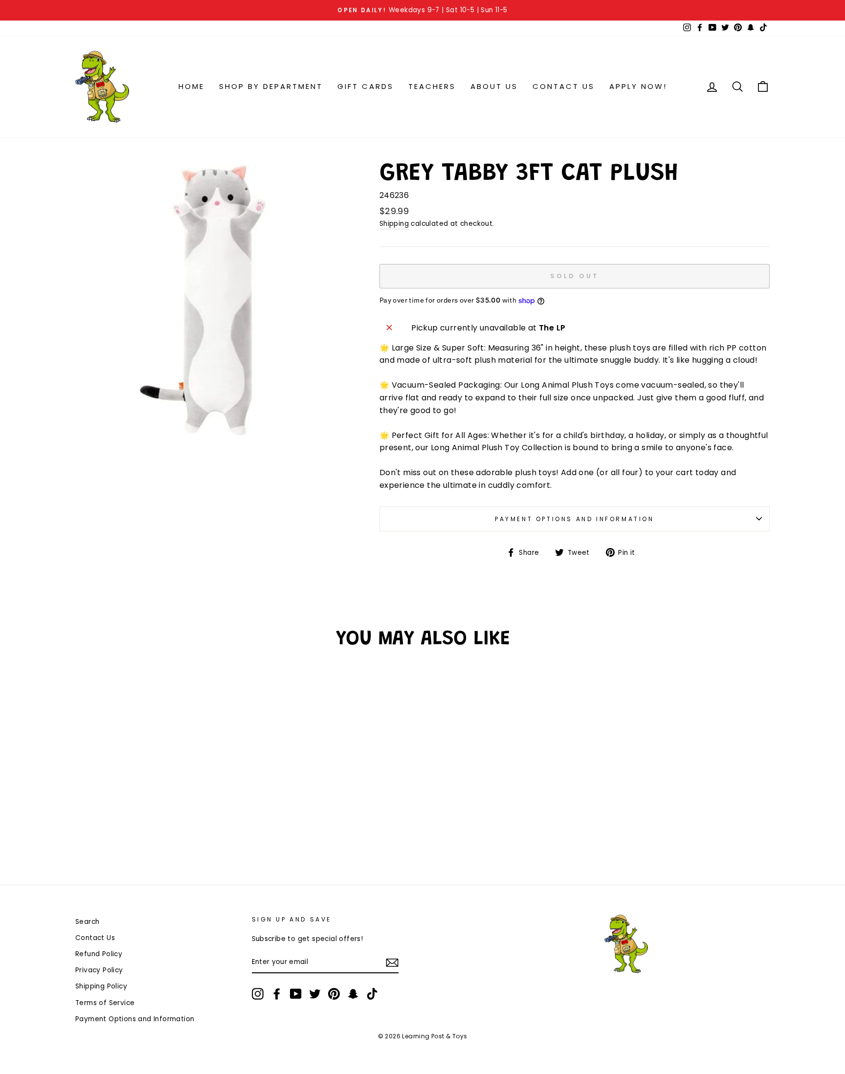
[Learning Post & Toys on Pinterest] (334, 994)
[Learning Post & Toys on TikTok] (372, 994)
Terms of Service (104, 1003)
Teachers (432, 86)
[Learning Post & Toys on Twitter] (315, 994)
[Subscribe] (392, 962)
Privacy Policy (99, 970)
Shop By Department (271, 86)
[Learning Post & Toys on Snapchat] (353, 994)
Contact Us (564, 86)
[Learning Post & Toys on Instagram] (258, 994)
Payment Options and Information (574, 519)
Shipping (394, 223)
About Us (494, 86)
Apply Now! (638, 86)
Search (87, 921)
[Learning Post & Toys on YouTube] (296, 994)
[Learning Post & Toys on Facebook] (277, 994)
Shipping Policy (101, 986)
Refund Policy (98, 954)
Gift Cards (365, 86)
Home (191, 86)
